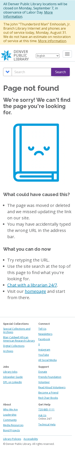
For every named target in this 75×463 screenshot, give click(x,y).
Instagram (44, 349)
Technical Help (47, 424)
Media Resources (13, 425)
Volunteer (44, 382)
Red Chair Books (48, 398)
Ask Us (42, 415)
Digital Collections (13, 346)
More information (52, 41)
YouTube (43, 355)
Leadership (9, 414)
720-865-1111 (46, 409)
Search (60, 72)
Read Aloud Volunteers (51, 387)
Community (10, 420)
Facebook (44, 339)
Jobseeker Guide (13, 377)
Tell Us (42, 329)
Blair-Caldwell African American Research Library (19, 339)
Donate (42, 372)
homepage (35, 291)
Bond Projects (11, 430)
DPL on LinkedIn (12, 382)
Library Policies (12, 439)
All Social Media (47, 360)
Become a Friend (48, 392)
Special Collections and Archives (16, 330)
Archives (8, 351)
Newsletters (45, 334)
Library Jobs (10, 372)
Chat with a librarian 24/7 (32, 285)
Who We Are (10, 409)
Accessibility (31, 439)
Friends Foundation (49, 377)
